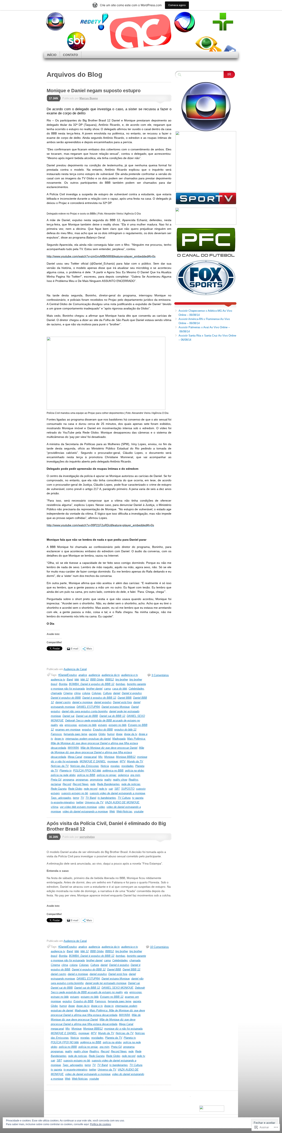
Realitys (133, 779)
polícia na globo (134, 770)
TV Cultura (124, 797)
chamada (56, 693)
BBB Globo (97, 679)
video (101, 806)
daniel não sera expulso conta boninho (85, 711)
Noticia (105, 766)
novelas (115, 766)
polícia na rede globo (63, 775)
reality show (120, 779)
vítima (54, 806)
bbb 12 (85, 679)
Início (52, 55)
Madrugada (119, 738)
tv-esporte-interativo (63, 802)
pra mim (135, 775)
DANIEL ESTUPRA (88, 706)
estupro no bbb (117, 725)
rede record (90, 788)
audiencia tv (58, 679)
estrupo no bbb (87, 725)
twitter (79, 802)
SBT (117, 788)
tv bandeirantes (107, 797)
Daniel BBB (125, 697)
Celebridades (136, 688)
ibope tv (59, 738)
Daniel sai (68, 715)
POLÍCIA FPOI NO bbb (87, 770)
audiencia (94, 675)
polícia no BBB (86, 775)
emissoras (71, 725)
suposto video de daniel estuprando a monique (117, 793)
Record (67, 784)
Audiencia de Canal (75, 669)
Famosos (56, 734)
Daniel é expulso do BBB (66, 697)
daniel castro (63, 702)
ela (61, 725)
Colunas (96, 693)
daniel (116, 693)
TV (82, 797)
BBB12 (109, 679)
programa (68, 779)
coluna (86, 693)
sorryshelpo (87, 836)
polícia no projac (106, 775)
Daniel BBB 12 (131, 969)
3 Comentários (160, 675)
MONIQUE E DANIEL (93, 761)
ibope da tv (130, 734)
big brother (121, 679)
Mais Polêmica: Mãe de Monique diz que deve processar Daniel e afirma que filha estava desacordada (98, 743)
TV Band (90, 797)
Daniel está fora (122, 702)
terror (76, 797)
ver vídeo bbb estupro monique (78, 806)
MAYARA (73, 747)
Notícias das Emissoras (84, 766)
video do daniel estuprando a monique (85, 811)
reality (107, 779)
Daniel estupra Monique (116, 706)
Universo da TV (94, 802)
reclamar (56, 784)
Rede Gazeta (58, 788)
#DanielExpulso (67, 675)
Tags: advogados (61, 797)
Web (112, 811)
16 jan (53, 836)
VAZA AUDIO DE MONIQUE (122, 802)
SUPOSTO (127, 788)
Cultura (107, 693)
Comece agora (177, 5)
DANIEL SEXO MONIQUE (117, 987)
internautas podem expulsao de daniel (88, 738)
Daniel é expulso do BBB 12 (99, 697)
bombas (120, 684)
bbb (77, 679)
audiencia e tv (129, 675)
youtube (138, 811)
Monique (109, 756)
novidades (127, 766)
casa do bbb (119, 688)
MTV (122, 761)
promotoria (96, 779)
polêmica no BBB (113, 770)
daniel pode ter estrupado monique (105, 983)
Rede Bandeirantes (108, 784)
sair (111, 788)
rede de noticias (130, 784)
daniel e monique (82, 702)
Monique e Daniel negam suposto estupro (94, 90)
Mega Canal (75, 756)
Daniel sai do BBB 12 (112, 715)
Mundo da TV (135, 761)
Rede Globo (75, 788)
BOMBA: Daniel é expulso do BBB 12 (91, 684)
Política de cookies (100, 1124)
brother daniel (94, 688)
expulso (86, 729)
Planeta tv (65, 770)
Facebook (229, 50)
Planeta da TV (113, 1037)
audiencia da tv (111, 675)
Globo (101, 734)
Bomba (63, 684)
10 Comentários (159, 947)
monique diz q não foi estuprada (123, 1028)
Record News (81, 784)
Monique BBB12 (125, 756)
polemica (123, 775)
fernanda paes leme (75, 734)
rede (92, 784)
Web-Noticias (124, 811)
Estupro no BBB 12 (111, 996)
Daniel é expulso (132, 693)
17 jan (53, 98)
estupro (102, 725)
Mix (100, 756)
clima (77, 693)
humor (110, 734)
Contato (70, 55)
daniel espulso (102, 702)
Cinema (67, 693)
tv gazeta (137, 797)
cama (107, 688)
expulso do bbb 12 (125, 729)
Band (70, 679)
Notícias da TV (60, 766)
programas (82, 779)
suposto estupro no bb (74, 793)
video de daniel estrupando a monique (87, 1074)
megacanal (90, 756)
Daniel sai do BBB (87, 715)
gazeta (93, 734)
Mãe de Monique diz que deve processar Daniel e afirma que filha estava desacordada (97, 752)
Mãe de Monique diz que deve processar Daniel (109, 747)
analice (82, 675)
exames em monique (67, 729)
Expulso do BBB (103, 729)
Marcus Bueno (88, 98)
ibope (119, 734)
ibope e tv (97, 1005)
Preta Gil (56, 779)
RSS (215, 50)
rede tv (103, 788)
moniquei (112, 761)
